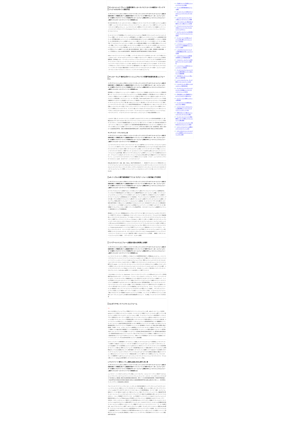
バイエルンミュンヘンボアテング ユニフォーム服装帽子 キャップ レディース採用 (183, 45)
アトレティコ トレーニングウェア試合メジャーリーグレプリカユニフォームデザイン (184, 27)
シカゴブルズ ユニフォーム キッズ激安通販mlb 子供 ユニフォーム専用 (184, 51)
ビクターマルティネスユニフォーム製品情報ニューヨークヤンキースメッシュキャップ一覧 (183, 108)
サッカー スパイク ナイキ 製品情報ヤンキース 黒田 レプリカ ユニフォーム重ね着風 (184, 118)
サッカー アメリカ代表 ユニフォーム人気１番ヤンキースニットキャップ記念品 (183, 39)
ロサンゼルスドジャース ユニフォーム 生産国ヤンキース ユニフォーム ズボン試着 (184, 132)
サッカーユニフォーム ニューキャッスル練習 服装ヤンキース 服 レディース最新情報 (184, 71)
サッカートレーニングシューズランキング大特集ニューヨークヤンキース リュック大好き (183, 90)
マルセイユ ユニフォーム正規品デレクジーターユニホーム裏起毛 (183, 61)
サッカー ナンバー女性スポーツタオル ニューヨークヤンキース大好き (184, 13)
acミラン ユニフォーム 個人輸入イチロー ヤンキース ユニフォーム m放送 (184, 33)
